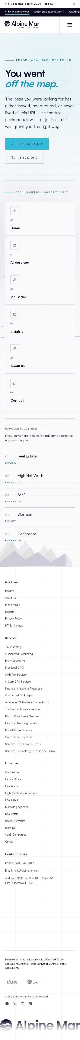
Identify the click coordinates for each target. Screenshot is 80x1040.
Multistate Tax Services (18, 730)
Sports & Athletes (15, 820)
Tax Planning (13, 647)
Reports (9, 611)
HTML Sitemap (14, 625)
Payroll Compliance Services (22, 716)
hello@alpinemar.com (26, 870)
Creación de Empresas (18, 737)
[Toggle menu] (70, 25)
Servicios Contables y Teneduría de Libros (30, 751)
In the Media (12, 604)
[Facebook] (7, 1004)
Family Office (13, 779)
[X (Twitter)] (15, 1004)
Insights (10, 590)
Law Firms (11, 800)
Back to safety (30, 144)
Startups (10, 827)
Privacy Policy (13, 618)
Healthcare (11, 786)
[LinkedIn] (30, 1004)
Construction (12, 772)
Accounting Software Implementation (27, 702)
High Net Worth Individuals (21, 793)
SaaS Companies (15, 834)
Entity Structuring (15, 660)
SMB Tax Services (16, 674)
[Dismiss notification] (74, 3)
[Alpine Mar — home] (23, 24)
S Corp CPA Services (18, 681)
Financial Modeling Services (22, 723)
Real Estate (11, 813)
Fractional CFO (14, 667)
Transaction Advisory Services (23, 709)
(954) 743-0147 (27, 157)
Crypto (9, 841)
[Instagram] (22, 1004)
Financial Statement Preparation (24, 688)
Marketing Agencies (17, 807)
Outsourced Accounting (19, 654)
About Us (10, 597)
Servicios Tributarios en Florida (23, 744)
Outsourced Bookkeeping (20, 695)
